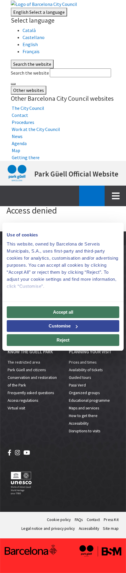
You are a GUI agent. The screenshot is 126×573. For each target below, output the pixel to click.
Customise (60, 325)
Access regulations (23, 400)
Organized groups (84, 392)
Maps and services (84, 408)
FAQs (79, 519)
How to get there (83, 415)
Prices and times (82, 362)
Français (31, 51)
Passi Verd (77, 385)
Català (29, 30)
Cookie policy (59, 519)
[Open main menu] (116, 196)
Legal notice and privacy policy (48, 528)
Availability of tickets (86, 369)
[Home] (17, 173)
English (39, 12)
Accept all (63, 312)
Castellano (34, 37)
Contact (93, 519)
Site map (111, 528)
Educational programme (89, 400)
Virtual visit (16, 408)
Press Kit (111, 519)
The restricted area (24, 362)
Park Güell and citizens (27, 369)
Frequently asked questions (31, 392)
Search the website (30, 73)
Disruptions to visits (84, 431)
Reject (63, 339)
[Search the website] (13, 84)
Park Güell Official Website (76, 174)
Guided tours (80, 377)
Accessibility (78, 423)
